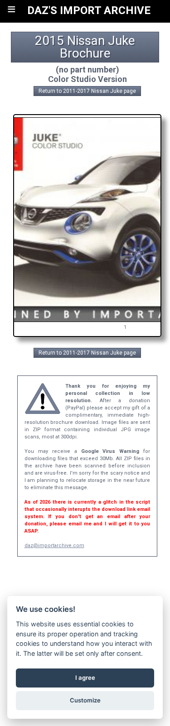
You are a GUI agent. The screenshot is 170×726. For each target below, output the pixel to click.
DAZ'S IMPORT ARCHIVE (89, 10)
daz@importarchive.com (54, 545)
